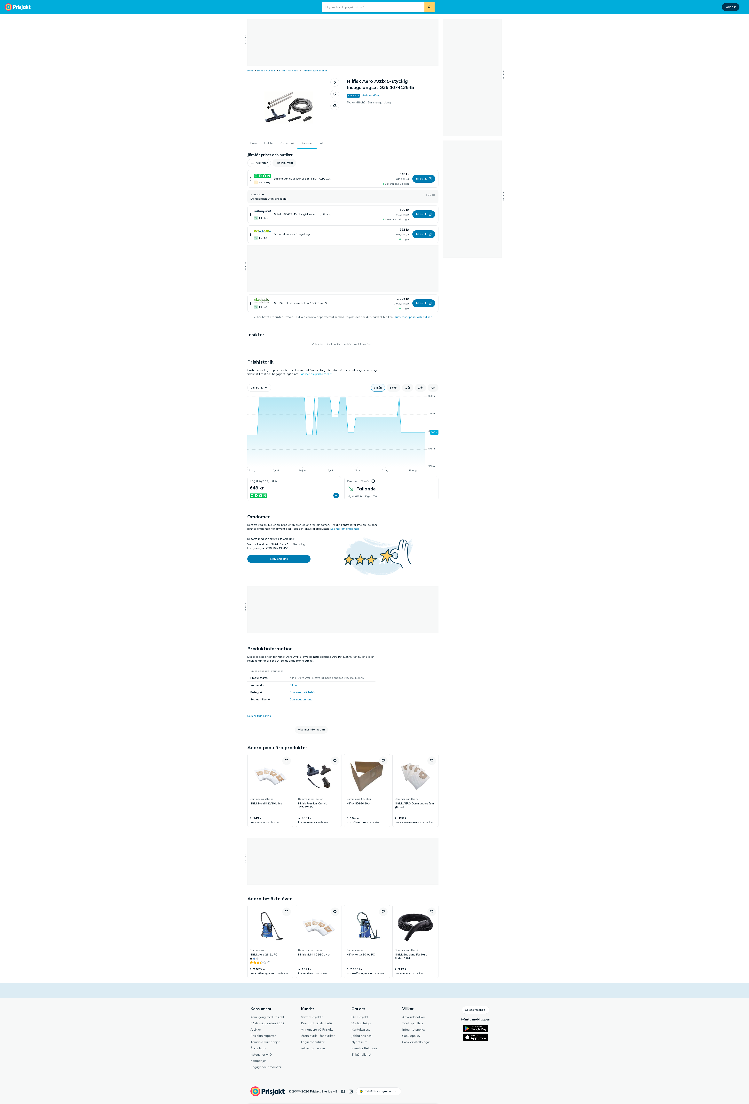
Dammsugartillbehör (315, 70)
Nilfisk (293, 685)
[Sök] (429, 7)
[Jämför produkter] (334, 105)
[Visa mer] (251, 179)
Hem (250, 70)
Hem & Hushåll (266, 70)
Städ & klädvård (288, 70)
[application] (342, 434)
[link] (270, 790)
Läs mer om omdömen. (345, 528)
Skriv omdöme (371, 95)
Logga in (730, 7)
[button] (334, 82)
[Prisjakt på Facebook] (343, 1091)
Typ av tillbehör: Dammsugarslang (369, 102)
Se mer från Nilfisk (259, 716)
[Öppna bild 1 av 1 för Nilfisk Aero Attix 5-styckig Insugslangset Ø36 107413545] (288, 107)
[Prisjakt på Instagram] (350, 1091)
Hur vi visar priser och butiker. (413, 317)
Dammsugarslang (301, 699)
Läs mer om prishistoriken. (316, 374)
